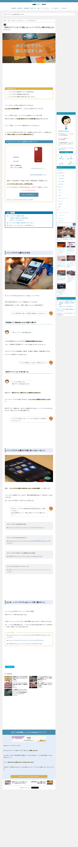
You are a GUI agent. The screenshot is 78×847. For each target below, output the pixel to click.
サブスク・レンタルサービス (63, 212)
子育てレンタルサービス (63, 198)
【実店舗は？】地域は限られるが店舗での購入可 (18, 218)
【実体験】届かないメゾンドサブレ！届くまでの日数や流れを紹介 (25, 556)
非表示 (12, 212)
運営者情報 (13, 8)
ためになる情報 (61, 175)
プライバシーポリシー (45, 8)
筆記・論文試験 (61, 181)
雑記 (38, 8)
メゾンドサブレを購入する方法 (15, 215)
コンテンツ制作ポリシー (55, 8)
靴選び (59, 206)
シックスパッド (61, 215)
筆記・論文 (61, 158)
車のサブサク (60, 220)
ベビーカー (60, 192)
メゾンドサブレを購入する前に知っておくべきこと (20, 222)
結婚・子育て (33, 8)
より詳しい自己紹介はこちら (66, 152)
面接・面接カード (70, 158)
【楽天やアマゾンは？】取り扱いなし (16, 220)
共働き (59, 195)
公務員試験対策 (27, 8)
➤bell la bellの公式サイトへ (28, 194)
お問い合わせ (64, 8)
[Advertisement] (16, 77)
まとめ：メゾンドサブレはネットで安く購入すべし (20, 225)
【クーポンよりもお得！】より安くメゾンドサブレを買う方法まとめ (26, 527)
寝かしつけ (60, 201)
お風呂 (59, 189)
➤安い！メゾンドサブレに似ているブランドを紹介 (20, 199)
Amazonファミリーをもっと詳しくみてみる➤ (29, 776)
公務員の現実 (19, 8)
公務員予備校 (60, 178)
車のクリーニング (61, 218)
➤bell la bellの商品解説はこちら (38, 174)
